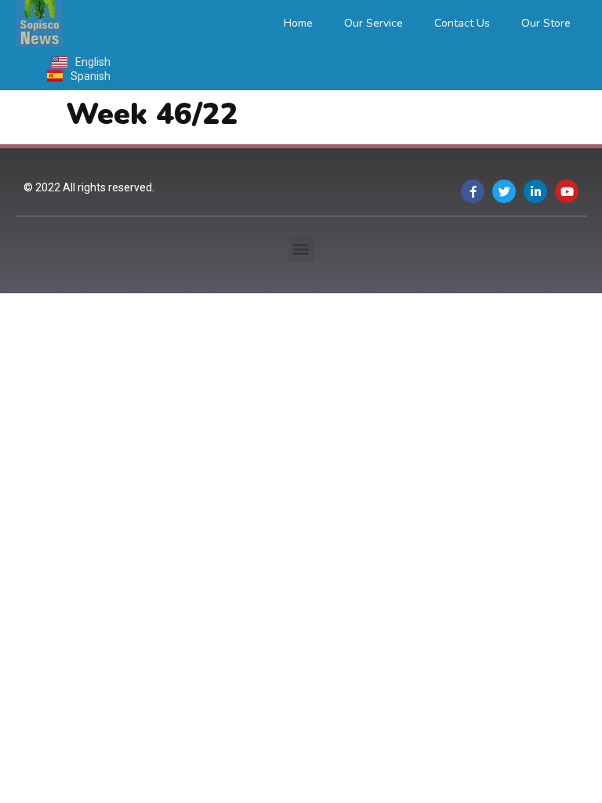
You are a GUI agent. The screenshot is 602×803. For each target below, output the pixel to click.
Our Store (546, 23)
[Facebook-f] (472, 191)
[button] (301, 249)
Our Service (373, 23)
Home (298, 23)
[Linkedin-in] (535, 191)
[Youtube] (566, 191)
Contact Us (462, 23)
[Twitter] (504, 191)
